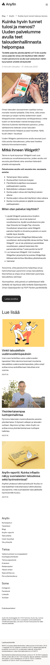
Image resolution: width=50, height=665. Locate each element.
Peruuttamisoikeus (9, 576)
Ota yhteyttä (7, 542)
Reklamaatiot (7, 566)
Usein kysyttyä (8, 539)
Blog (3, 16)
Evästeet (5, 563)
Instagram (6, 588)
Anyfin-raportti (8, 532)
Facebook (6, 591)
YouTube (5, 597)
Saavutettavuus (8, 573)
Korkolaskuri (7, 523)
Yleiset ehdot (7, 569)
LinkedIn (5, 594)
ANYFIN (5, 374)
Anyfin (11, 16)
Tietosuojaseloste (9, 560)
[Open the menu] (45, 4)
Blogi (4, 529)
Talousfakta (6, 535)
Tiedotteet (6, 526)
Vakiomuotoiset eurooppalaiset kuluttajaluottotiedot (14, 555)
